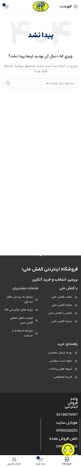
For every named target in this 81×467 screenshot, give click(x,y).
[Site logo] (40, 6)
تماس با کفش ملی (60, 313)
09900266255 (67, 431)
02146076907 (67, 415)
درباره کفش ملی (62, 321)
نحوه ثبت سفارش (60, 361)
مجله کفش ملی (62, 305)
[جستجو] (8, 83)
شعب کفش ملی (61, 297)
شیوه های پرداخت (60, 369)
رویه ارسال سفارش (60, 353)
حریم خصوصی (63, 377)
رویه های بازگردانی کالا (19, 310)
